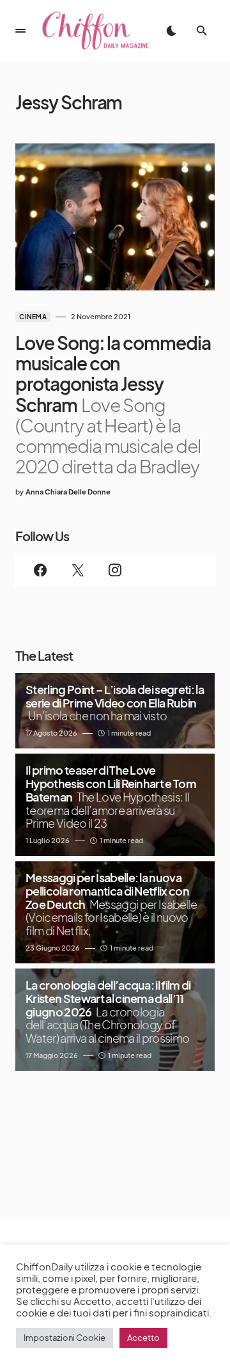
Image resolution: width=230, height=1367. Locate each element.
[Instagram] (115, 570)
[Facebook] (40, 570)
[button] (20, 30)
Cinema (33, 316)
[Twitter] (77, 570)
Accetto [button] (143, 1337)
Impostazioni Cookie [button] (64, 1337)
